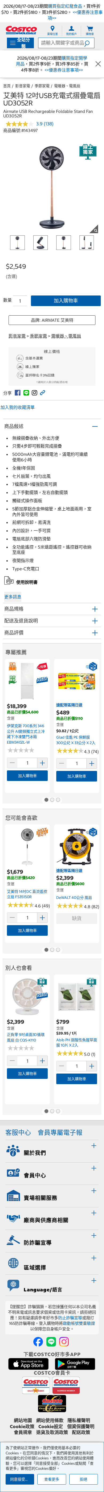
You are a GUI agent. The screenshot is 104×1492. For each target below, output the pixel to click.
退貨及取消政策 (52, 1432)
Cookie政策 (22, 1426)
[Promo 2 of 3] (52, 800)
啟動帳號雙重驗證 (79, 1323)
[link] (17, 392)
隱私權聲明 (78, 1420)
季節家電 (42, 85)
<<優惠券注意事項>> (63, 70)
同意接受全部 (21, 1479)
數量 (7, 300)
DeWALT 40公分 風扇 (74, 897)
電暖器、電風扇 (67, 85)
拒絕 (83, 1479)
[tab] (52, 1150)
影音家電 (22, 85)
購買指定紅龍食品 (65, 6)
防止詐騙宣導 (70, 1317)
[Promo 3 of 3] (58, 800)
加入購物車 (66, 301)
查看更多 (51, 1479)
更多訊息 (12, 596)
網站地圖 (23, 1420)
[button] (89, 43)
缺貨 (77, 918)
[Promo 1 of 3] (46, 800)
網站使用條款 (49, 1420)
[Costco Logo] (21, 30)
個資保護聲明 (80, 1426)
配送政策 (81, 1432)
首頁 (7, 85)
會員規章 (23, 1432)
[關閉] (98, 64)
